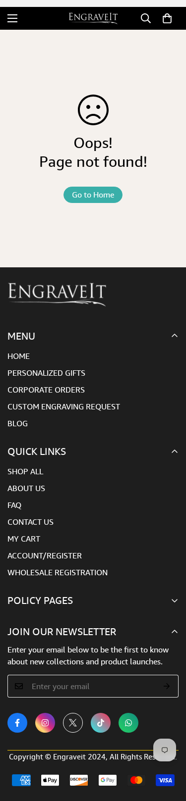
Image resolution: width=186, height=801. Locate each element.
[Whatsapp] (128, 723)
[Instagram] (45, 723)
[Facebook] (17, 723)
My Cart (23, 539)
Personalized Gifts (46, 373)
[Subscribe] (167, 686)
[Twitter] (73, 723)
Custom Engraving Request (63, 406)
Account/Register (44, 555)
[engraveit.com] (93, 18)
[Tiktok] (101, 723)
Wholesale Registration (57, 572)
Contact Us (30, 522)
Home (18, 356)
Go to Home (93, 195)
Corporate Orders (46, 390)
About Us (26, 488)
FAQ (14, 505)
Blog (17, 423)
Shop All (25, 471)
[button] (167, 18)
